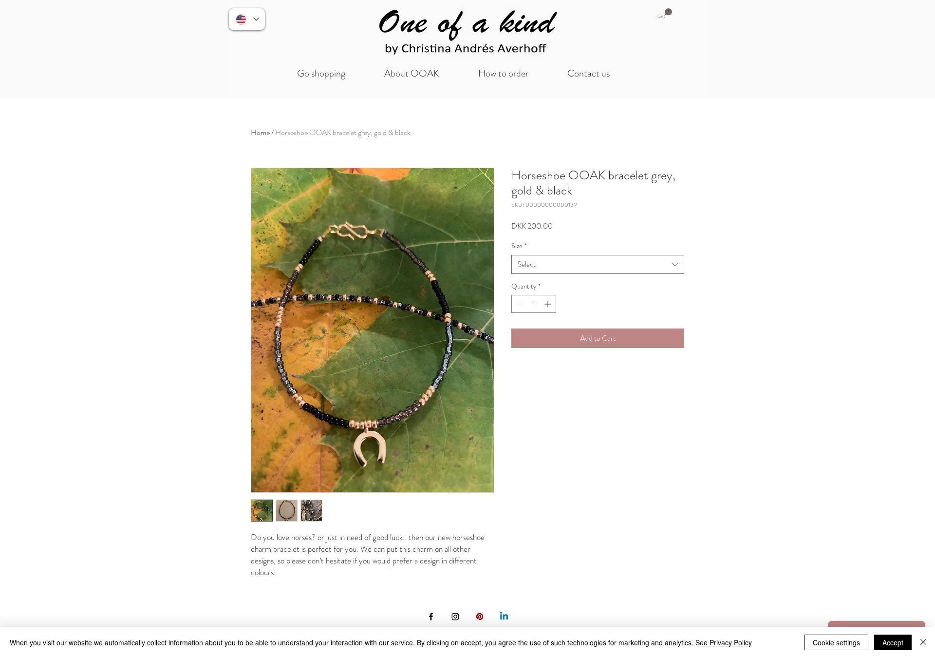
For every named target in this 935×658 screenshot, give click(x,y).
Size (519, 246)
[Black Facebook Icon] (431, 616)
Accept (892, 642)
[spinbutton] (533, 303)
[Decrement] (519, 303)
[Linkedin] (504, 616)
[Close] (923, 642)
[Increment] (548, 303)
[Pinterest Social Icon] (480, 616)
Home (260, 132)
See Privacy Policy (723, 642)
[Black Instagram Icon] (455, 616)
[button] (664, 13)
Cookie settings (836, 642)
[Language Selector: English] (247, 19)
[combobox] (597, 264)
